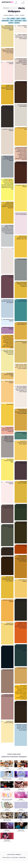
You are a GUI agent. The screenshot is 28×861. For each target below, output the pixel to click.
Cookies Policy (22, 857)
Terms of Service (6, 857)
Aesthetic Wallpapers (9, 15)
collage (23, 18)
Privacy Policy (14, 857)
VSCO (11, 20)
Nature (17, 15)
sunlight (13, 18)
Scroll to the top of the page (24, 858)
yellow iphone (5, 20)
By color (16, 2)
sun (8, 18)
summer (11, 22)
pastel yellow (18, 20)
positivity (17, 22)
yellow (18, 18)
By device (22, 2)
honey (24, 20)
